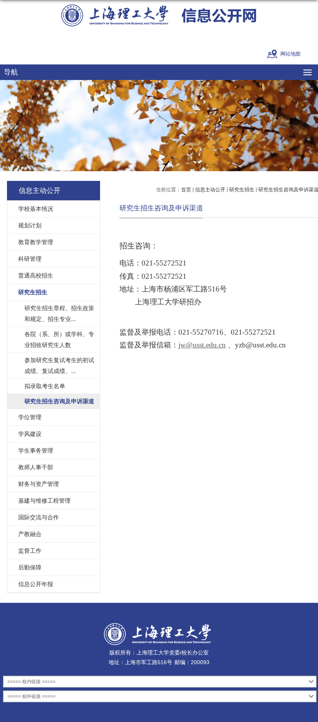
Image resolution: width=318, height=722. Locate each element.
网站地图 (290, 54)
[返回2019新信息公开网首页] (159, 15)
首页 (186, 190)
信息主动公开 (210, 190)
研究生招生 (241, 190)
